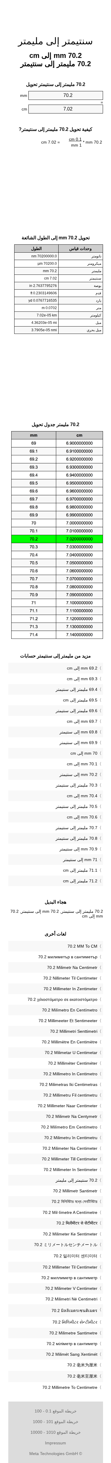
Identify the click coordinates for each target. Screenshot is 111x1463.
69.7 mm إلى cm (82, 721)
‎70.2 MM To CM (82, 946)
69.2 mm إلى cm (82, 668)
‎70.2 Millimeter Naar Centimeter (67, 1105)
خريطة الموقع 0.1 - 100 (56, 1411)
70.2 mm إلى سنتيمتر (78, 774)
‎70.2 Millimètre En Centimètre (69, 1042)
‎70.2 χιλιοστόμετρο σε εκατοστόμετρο (62, 999)
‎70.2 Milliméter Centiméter (72, 1063)
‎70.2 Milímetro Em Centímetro (69, 1127)
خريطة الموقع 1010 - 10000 (55, 1432)
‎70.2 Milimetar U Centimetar (71, 1052)
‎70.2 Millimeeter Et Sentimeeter (67, 1020)
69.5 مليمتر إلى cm (80, 700)
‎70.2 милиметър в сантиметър (67, 956)
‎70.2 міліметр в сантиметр (71, 1343)
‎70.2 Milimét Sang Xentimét (71, 1354)
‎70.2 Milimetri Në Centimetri (71, 1299)
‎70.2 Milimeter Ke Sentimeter (70, 1234)
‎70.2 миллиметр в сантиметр (69, 1277)
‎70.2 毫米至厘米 (82, 1376)
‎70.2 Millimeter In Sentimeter (70, 1169)
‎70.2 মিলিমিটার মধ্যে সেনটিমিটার (74, 1201)
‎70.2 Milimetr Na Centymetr (71, 1116)
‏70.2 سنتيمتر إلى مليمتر (76, 1180)
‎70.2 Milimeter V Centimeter (71, 1288)
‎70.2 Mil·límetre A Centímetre (70, 1212)
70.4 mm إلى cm (82, 795)
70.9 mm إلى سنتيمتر (78, 849)
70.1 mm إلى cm (82, 763)
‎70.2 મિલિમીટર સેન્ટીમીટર (74, 1322)
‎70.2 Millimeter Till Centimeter (69, 1159)
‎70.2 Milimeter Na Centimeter (69, 1148)
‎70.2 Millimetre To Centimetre (69, 1387)
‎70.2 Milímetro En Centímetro (69, 1010)
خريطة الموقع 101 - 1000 (55, 1421)
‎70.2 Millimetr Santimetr (75, 1190)
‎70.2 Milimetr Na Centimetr (72, 967)
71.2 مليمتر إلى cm (80, 881)
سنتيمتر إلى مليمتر (55, 41)
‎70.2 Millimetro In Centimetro (70, 1073)
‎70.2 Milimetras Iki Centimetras (68, 1084)
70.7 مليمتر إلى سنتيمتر (76, 827)
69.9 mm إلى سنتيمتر (78, 742)
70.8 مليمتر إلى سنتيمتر (76, 838)
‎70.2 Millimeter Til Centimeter (70, 1267)
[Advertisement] (55, 15)
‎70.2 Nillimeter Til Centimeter (70, 978)
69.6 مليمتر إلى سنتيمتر (76, 710)
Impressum (55, 1443)
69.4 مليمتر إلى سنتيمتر (76, 689)
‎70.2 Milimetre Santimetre (73, 1333)
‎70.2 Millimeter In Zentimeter (70, 988)
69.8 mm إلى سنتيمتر (78, 732)
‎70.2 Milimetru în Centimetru (70, 1137)
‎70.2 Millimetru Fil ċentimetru (70, 1095)
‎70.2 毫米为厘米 (82, 1365)
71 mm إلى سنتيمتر (80, 859)
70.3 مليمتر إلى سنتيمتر (76, 785)
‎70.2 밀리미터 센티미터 (75, 1255)
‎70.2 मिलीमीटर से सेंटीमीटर (76, 1223)
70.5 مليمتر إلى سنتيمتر (76, 806)
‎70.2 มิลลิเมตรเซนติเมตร (74, 1310)
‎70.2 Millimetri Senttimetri (73, 1031)
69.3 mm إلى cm (82, 678)
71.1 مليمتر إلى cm (80, 870)
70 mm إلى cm (83, 753)
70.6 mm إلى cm (82, 817)
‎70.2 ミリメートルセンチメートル (65, 1244)
